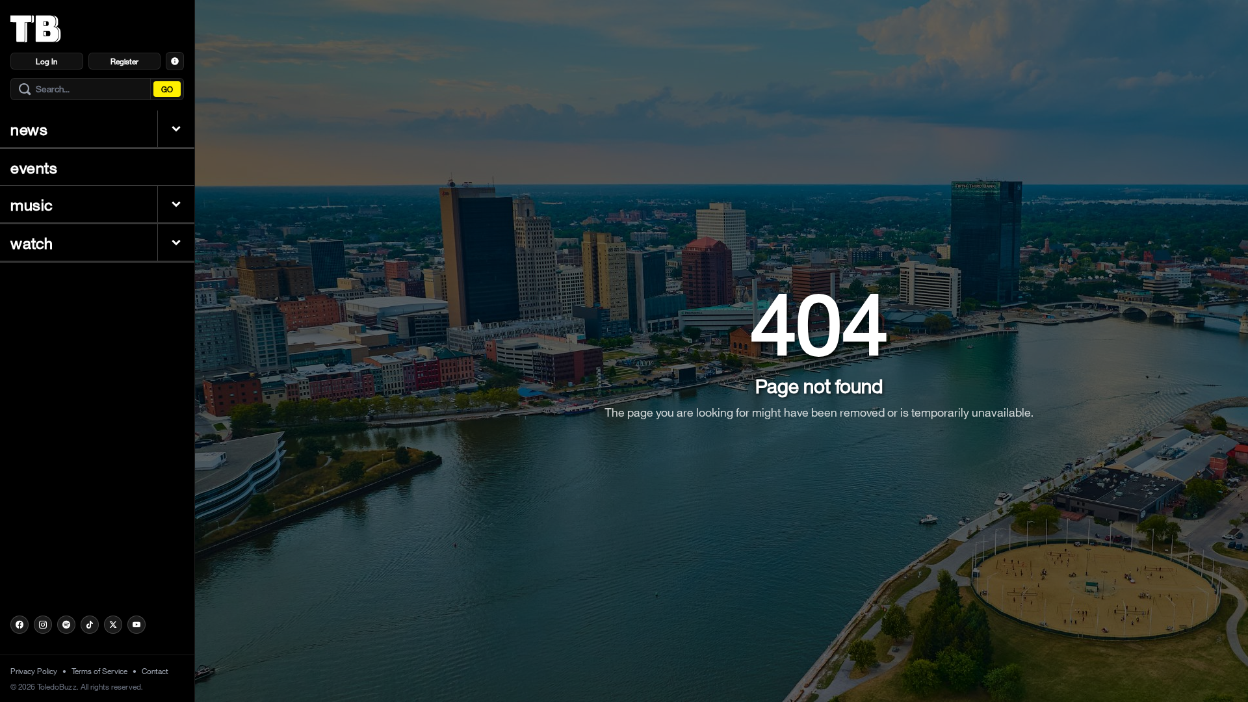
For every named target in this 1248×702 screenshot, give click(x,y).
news (28, 128)
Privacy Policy (33, 671)
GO (167, 89)
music (31, 204)
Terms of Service (99, 671)
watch (31, 242)
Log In (46, 61)
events (34, 167)
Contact (155, 671)
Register (124, 61)
